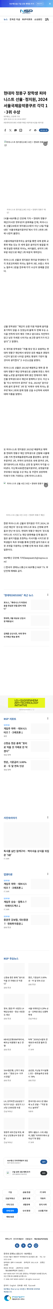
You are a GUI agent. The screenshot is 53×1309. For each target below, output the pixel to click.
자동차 (42, 1198)
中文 (25, 1285)
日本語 (19, 1285)
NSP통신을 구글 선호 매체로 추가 (21, 3)
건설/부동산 (10, 1198)
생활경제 (26, 1204)
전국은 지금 (15, 19)
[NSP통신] (26, 12)
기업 (10, 1192)
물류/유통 (26, 1198)
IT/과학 (43, 1192)
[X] (10, 130)
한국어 (6, 1285)
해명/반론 (10, 1216)
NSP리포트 (27, 19)
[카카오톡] (15, 130)
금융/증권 (26, 1192)
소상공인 (38, 19)
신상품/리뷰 (43, 1210)
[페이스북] (5, 130)
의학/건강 (10, 1204)
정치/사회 (43, 1204)
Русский (31, 1285)
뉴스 (6, 19)
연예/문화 (10, 1210)
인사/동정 (26, 1210)
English (13, 1285)
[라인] (20, 130)
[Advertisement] (26, 301)
